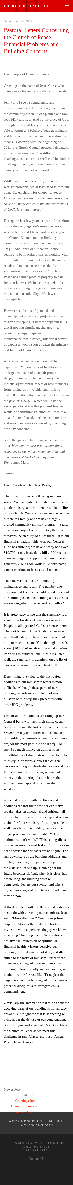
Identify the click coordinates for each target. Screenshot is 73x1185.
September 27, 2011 (18, 21)
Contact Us (36, 1159)
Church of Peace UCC (27, 6)
